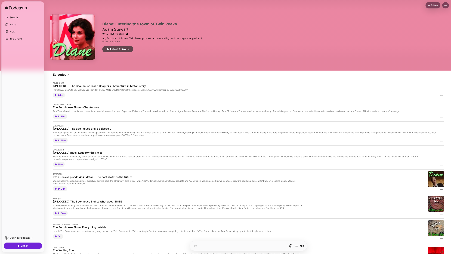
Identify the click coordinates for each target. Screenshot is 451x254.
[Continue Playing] (296, 245)
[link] (61, 75)
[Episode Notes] (291, 245)
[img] (16, 8)
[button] (23, 17)
